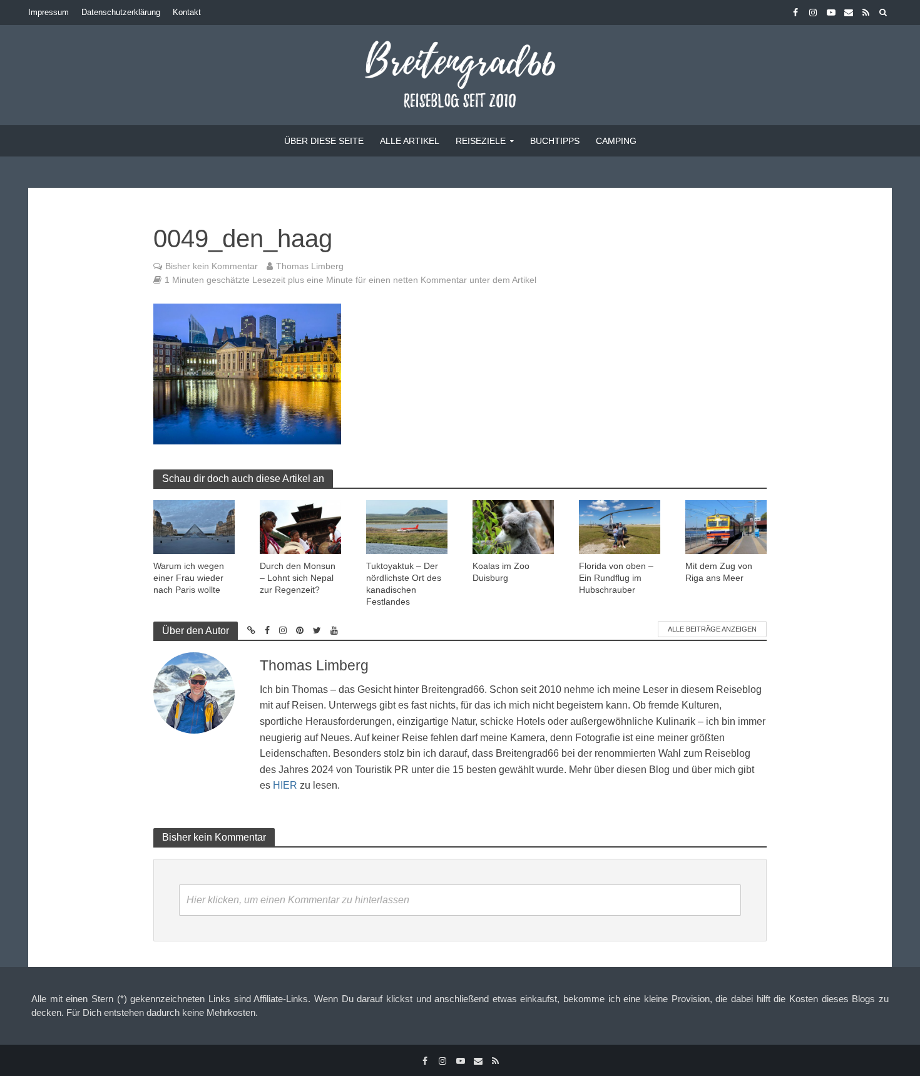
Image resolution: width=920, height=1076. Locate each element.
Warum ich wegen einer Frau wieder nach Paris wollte (188, 578)
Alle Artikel (409, 141)
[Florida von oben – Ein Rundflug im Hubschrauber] (619, 526)
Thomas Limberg (310, 266)
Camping (616, 141)
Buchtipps (555, 141)
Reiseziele (481, 141)
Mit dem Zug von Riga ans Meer (718, 572)
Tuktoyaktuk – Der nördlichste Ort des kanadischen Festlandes (403, 584)
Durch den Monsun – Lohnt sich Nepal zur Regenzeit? (297, 578)
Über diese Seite (324, 141)
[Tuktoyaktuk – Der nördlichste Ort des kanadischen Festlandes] (406, 526)
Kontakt (187, 12)
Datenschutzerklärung (120, 12)
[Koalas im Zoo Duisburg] (513, 526)
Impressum (48, 12)
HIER (285, 785)
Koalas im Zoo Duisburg (501, 572)
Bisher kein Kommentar (211, 266)
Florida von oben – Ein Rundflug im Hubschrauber (616, 578)
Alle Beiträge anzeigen (712, 629)
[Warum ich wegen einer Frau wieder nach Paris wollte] (194, 526)
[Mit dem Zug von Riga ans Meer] (726, 526)
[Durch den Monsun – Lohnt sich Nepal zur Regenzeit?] (300, 526)
